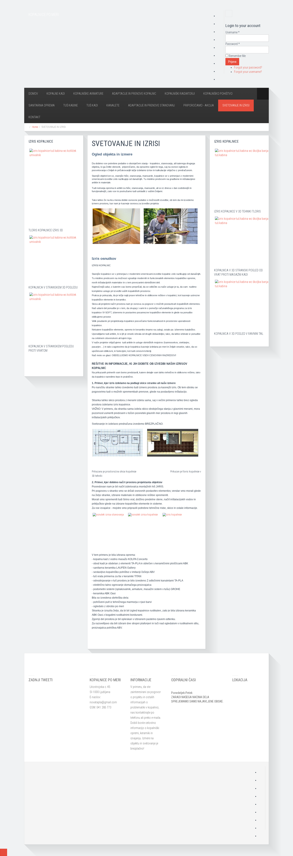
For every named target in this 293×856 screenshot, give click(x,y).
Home (35, 126)
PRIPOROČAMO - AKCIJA (198, 105)
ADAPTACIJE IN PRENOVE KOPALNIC (134, 93)
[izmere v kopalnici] (116, 226)
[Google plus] (220, 39)
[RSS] (220, 16)
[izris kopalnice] (172, 442)
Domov (33, 93)
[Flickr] (220, 63)
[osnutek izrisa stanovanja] (108, 525)
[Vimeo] (220, 79)
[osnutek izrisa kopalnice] (143, 527)
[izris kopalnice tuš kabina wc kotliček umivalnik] (54, 182)
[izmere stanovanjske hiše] (170, 226)
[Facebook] (220, 23)
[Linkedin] (220, 55)
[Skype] (220, 71)
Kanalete (112, 105)
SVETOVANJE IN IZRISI (235, 105)
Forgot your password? (248, 67)
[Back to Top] (3, 852)
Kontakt (34, 117)
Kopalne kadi (56, 93)
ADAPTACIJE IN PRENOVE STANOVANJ (151, 105)
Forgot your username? (248, 71)
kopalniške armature (88, 93)
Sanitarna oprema (42, 105)
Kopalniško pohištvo (218, 93)
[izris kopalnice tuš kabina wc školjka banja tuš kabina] (241, 173)
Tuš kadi (92, 105)
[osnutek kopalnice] (118, 442)
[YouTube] (220, 47)
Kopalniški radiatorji (180, 93)
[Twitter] (220, 31)
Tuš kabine (70, 105)
